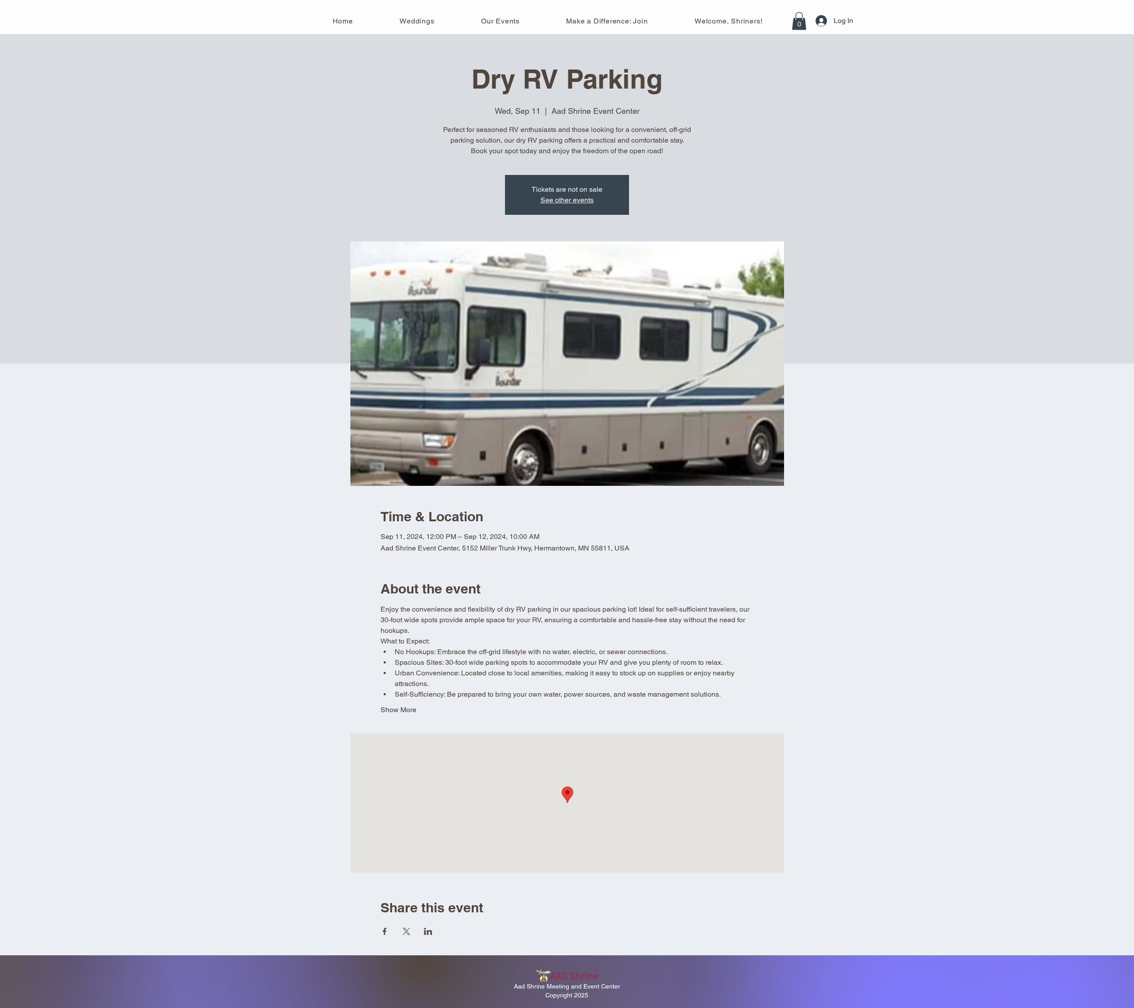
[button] (799, 21)
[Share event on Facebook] (385, 931)
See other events (567, 200)
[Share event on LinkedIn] (428, 931)
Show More (398, 710)
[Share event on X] (406, 931)
